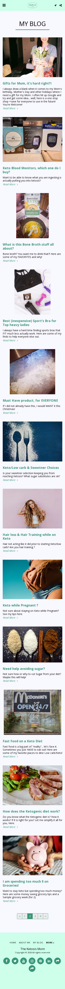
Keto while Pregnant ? (20, 605)
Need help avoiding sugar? (24, 668)
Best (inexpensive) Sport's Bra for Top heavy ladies (29, 323)
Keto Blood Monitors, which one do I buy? (31, 170)
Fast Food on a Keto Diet (22, 741)
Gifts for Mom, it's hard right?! (27, 83)
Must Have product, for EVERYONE (30, 400)
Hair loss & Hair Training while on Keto (29, 536)
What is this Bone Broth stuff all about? (28, 246)
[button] (4, 5)
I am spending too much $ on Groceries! (25, 883)
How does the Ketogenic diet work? (31, 811)
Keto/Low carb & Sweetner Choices (31, 467)
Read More (9, 108)
